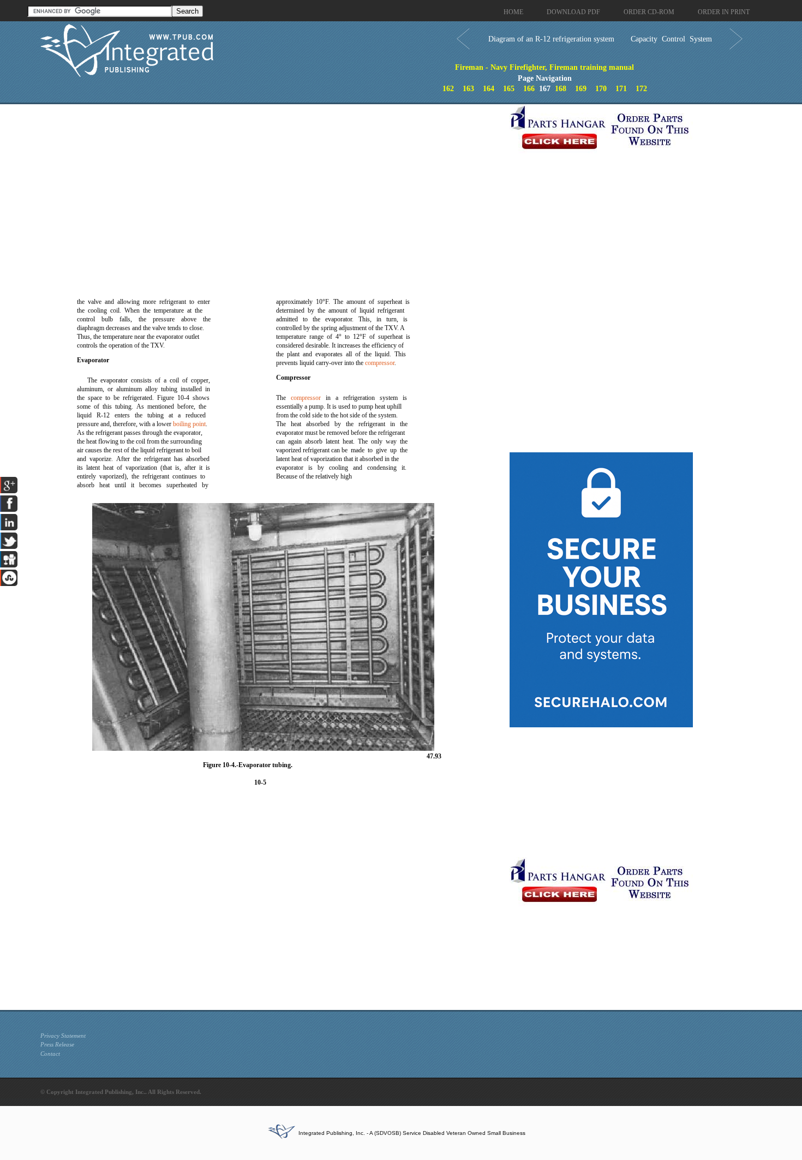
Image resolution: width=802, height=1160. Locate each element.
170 (601, 89)
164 (488, 89)
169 (580, 89)
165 (508, 89)
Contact (50, 1053)
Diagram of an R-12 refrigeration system (551, 39)
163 (468, 89)
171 (621, 89)
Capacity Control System (671, 39)
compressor (379, 363)
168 (560, 89)
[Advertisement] (272, 180)
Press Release (57, 1044)
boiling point (189, 424)
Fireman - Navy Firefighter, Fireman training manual (544, 67)
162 (448, 89)
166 (529, 89)
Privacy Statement (63, 1035)
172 (641, 89)
